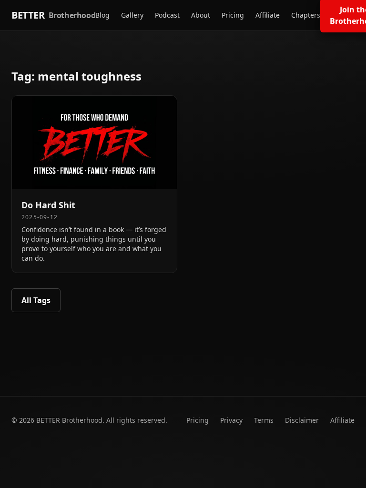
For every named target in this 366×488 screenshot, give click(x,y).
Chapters (305, 15)
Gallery (132, 15)
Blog (102, 15)
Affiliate (267, 15)
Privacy (231, 420)
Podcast (167, 15)
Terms (264, 420)
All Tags (36, 300)
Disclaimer (302, 420)
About (200, 15)
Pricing (233, 15)
